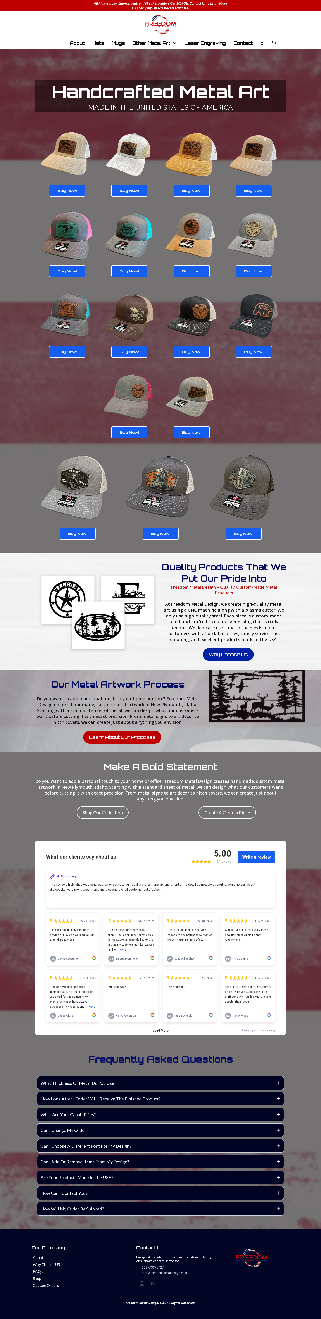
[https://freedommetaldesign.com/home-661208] (160, 24)
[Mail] (153, 1283)
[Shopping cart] (274, 43)
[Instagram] (142, 1283)
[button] (174, 43)
